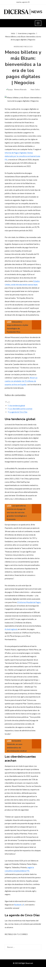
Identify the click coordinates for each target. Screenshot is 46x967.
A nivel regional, (11, 629)
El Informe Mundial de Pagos (29, 602)
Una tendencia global (17, 406)
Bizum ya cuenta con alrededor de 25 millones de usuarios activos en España (21, 381)
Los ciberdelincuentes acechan (20, 409)
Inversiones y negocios (23, 46)
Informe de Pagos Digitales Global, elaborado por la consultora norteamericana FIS (22, 156)
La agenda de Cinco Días (18, 412)
